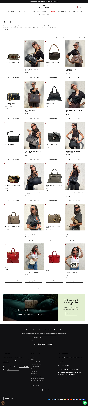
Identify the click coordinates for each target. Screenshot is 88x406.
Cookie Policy (34, 373)
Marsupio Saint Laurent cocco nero (74, 110)
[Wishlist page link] (77, 7)
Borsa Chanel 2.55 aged (31, 69)
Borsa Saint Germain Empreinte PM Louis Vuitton (13, 104)
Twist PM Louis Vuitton (52, 144)
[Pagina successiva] (53, 288)
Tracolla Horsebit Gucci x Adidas (72, 273)
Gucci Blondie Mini (10, 144)
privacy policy (40, 339)
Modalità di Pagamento (36, 364)
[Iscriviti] (54, 337)
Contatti (33, 359)
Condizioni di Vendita (36, 361)
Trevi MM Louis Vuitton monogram (72, 70)
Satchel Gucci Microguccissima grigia (54, 186)
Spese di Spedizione (36, 366)
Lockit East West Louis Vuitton (33, 192)
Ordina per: (57, 37)
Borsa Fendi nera (50, 103)
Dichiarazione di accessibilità (38, 378)
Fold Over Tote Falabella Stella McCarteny (33, 151)
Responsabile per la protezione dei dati (40, 376)
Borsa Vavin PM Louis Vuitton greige (53, 227)
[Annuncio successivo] (84, 1)
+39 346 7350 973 (24, 367)
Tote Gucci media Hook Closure (13, 226)
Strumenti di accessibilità (37, 380)
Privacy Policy (34, 371)
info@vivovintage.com (47, 344)
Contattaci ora (71, 313)
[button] (4, 6)
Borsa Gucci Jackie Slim (72, 233)
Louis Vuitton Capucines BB (73, 151)
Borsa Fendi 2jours (30, 110)
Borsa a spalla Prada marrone (53, 62)
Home (2, 18)
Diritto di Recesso (35, 368)
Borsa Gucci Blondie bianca (32, 272)
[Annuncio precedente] (3, 1)
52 (49, 288)
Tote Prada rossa (9, 266)
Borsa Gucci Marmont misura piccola (12, 186)
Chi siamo (33, 357)
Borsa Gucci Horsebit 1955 (12, 62)
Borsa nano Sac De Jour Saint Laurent (53, 266)
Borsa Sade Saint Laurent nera (33, 233)
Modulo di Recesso (35, 385)
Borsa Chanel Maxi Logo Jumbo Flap (74, 192)
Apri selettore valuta (8, 398)
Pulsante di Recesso (35, 383)
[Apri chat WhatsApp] (85, 403)
